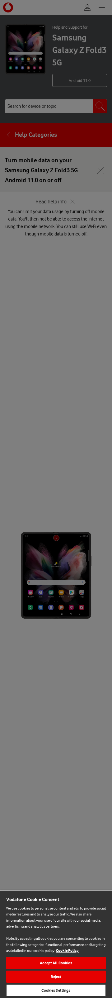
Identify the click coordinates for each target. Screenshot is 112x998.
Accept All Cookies (56, 963)
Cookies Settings (55, 990)
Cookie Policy (67, 950)
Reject (56, 976)
